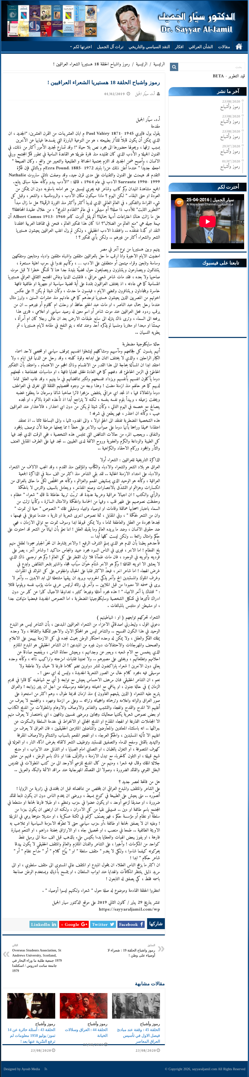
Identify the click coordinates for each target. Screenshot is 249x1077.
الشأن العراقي (201, 47)
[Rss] (46, 1069)
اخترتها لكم (82, 47)
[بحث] (174, 67)
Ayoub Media (30, 1069)
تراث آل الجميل (110, 47)
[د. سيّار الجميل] (124, 21)
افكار (179, 47)
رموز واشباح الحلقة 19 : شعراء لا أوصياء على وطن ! (131, 950)
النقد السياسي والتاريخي (149, 47)
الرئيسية (239, 46)
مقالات (224, 47)
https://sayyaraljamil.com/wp (129, 909)
